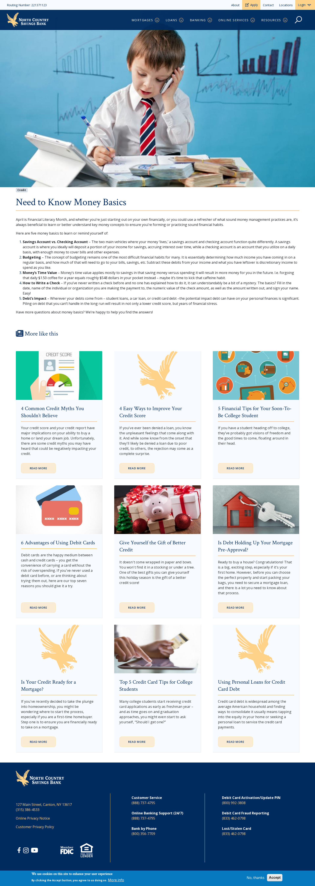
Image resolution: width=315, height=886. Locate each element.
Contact (268, 5)
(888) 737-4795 (143, 802)
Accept (274, 877)
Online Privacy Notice (33, 818)
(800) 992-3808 (234, 802)
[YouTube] (34, 850)
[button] (298, 22)
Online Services (233, 20)
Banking (198, 20)
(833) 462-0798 (234, 818)
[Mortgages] (157, 20)
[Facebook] (19, 850)
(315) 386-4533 (27, 809)
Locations (286, 5)
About (235, 5)
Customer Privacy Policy (35, 826)
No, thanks (255, 877)
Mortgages (142, 20)
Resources (271, 20)
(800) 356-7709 (143, 833)
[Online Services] (253, 20)
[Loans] (181, 20)
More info (116, 880)
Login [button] (302, 5)
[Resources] (285, 20)
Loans (171, 20)
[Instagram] (26, 850)
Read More (38, 468)
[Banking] (210, 20)
